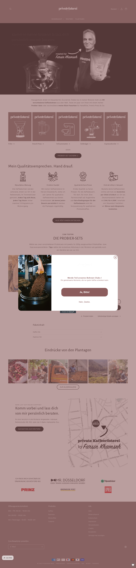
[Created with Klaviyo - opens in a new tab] (68, 312)
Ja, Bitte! (85, 292)
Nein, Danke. (84, 302)
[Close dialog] (115, 257)
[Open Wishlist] (133, 565)
